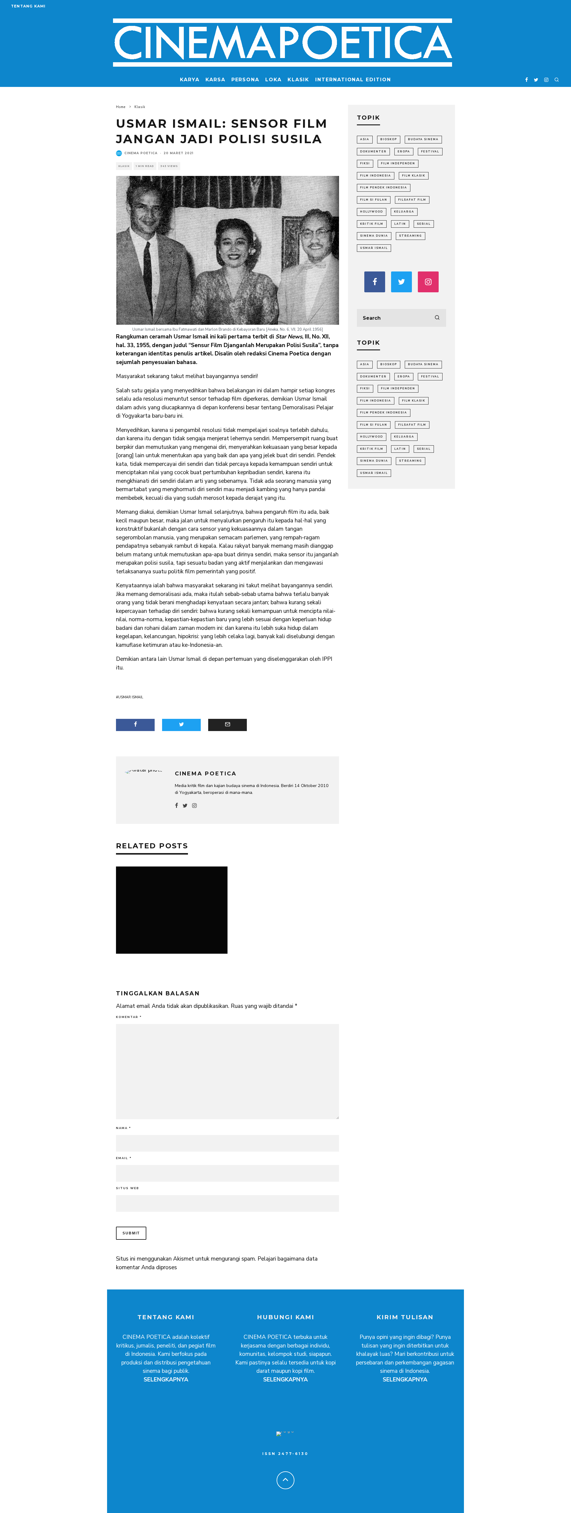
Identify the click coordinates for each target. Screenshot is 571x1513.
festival (430, 151)
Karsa (215, 79)
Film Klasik (413, 175)
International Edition (353, 79)
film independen (398, 163)
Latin (400, 224)
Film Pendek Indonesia (383, 187)
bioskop (388, 139)
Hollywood (371, 211)
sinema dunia (374, 236)
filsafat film (412, 200)
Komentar (129, 1017)
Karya (190, 79)
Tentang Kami (28, 6)
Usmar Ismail (130, 697)
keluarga (404, 211)
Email (124, 1158)
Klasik (299, 79)
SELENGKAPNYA (166, 1380)
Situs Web (127, 1188)
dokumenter (373, 151)
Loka (273, 79)
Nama (123, 1128)
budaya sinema (423, 139)
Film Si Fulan (373, 200)
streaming (410, 236)
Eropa (404, 151)
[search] (437, 318)
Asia (364, 139)
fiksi (365, 163)
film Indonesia (375, 175)
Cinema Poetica (141, 153)
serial (424, 224)
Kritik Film (371, 224)
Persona (245, 79)
